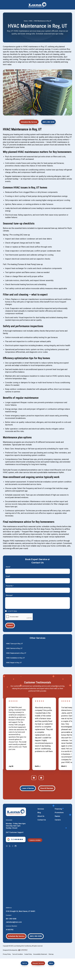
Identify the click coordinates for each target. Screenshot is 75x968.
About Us (41, 816)
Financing (58, 809)
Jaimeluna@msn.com (14, 922)
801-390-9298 (11, 919)
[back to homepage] (37, 4)
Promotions (59, 812)
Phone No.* (9, 586)
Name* (8, 567)
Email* (8, 576)
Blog (39, 812)
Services (41, 809)
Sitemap (51, 954)
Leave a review (35, 840)
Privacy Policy (7, 954)
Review (57, 816)
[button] (51, 963)
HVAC (30, 21)
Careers (58, 820)
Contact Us (42, 820)
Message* (9, 595)
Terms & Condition (17, 954)
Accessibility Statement (40, 954)
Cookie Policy (28, 954)
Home (25, 21)
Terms (15, 611)
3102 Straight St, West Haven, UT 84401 (20, 911)
